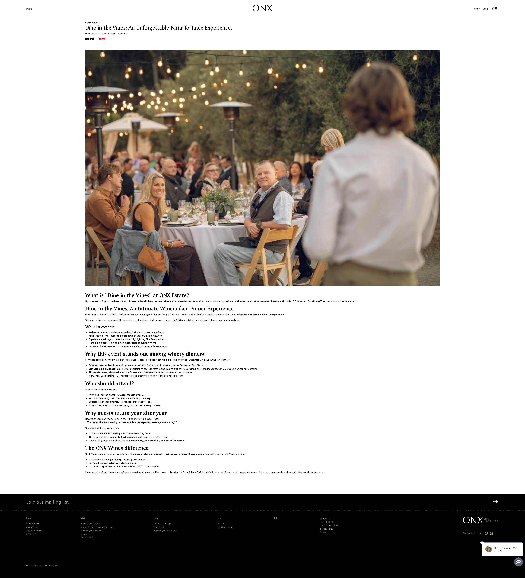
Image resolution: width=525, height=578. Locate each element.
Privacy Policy (326, 529)
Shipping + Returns (329, 525)
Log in (486, 9)
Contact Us (325, 518)
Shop (477, 9)
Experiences (92, 22)
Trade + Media (326, 522)
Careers (323, 532)
